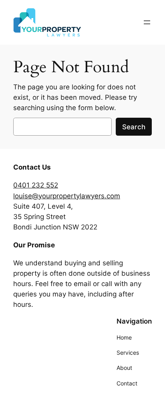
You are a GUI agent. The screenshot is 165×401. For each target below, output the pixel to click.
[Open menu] (147, 22)
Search (133, 127)
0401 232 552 (35, 185)
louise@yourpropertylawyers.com (66, 196)
